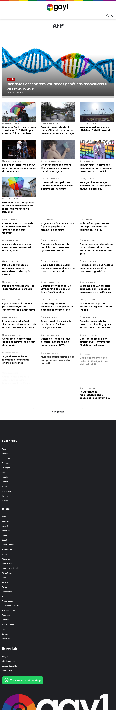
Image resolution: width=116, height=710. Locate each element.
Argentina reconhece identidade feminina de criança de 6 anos (15, 359)
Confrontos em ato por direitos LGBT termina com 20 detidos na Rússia (95, 342)
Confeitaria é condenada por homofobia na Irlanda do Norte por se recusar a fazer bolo (97, 248)
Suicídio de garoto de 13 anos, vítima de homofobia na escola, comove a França (57, 130)
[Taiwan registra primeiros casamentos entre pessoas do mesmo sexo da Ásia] (97, 149)
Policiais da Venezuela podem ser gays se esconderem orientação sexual (16, 269)
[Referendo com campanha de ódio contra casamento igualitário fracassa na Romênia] (19, 187)
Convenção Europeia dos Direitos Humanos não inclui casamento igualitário (57, 185)
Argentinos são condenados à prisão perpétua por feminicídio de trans (57, 226)
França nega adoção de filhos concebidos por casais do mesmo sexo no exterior (19, 324)
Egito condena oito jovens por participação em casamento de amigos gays (18, 307)
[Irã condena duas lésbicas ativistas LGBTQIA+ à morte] (97, 112)
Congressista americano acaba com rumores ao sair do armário (18, 342)
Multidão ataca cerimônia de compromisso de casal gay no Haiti (58, 359)
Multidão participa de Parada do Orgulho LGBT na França (96, 307)
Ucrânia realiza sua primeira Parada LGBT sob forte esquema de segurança (96, 377)
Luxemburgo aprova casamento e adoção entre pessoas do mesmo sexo (57, 307)
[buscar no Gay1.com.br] (112, 16)
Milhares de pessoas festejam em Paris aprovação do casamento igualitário (17, 396)
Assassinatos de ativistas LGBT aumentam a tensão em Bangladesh (17, 247)
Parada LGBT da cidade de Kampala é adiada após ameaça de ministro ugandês (17, 228)
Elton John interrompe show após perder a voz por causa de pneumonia (19, 168)
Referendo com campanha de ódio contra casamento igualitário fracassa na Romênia (18, 207)
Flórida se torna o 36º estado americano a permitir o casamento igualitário (97, 268)
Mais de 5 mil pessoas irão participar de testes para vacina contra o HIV (95, 226)
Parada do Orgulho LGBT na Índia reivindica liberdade (18, 287)
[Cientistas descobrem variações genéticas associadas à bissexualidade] (58, 64)
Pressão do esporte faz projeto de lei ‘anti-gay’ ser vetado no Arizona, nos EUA (95, 324)
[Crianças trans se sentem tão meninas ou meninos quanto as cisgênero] (58, 149)
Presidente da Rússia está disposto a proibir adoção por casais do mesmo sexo (56, 377)
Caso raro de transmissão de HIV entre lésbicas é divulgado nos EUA (56, 324)
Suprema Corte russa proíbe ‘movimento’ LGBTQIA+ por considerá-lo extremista (19, 130)
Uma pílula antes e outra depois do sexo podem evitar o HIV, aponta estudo (58, 268)
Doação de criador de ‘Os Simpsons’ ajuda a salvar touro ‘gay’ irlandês (56, 289)
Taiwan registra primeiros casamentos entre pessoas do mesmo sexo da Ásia (96, 168)
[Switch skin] (107, 16)
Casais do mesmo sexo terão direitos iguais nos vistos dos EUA (94, 359)
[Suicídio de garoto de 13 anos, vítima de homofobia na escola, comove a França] (58, 112)
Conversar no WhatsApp (25, 680)
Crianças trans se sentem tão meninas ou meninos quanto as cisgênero (56, 168)
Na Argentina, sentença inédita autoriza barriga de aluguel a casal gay (95, 185)
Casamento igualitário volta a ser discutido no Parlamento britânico (57, 395)
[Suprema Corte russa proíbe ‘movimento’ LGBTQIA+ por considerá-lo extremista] (19, 112)
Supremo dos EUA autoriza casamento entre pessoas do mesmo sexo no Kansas (95, 289)
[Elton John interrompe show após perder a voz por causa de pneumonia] (19, 149)
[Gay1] (58, 7)
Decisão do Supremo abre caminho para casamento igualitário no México (56, 247)
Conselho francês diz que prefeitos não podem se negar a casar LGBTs (56, 342)
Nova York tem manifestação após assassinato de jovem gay (95, 395)
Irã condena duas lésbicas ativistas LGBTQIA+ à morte (95, 128)
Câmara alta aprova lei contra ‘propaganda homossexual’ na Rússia (16, 377)
